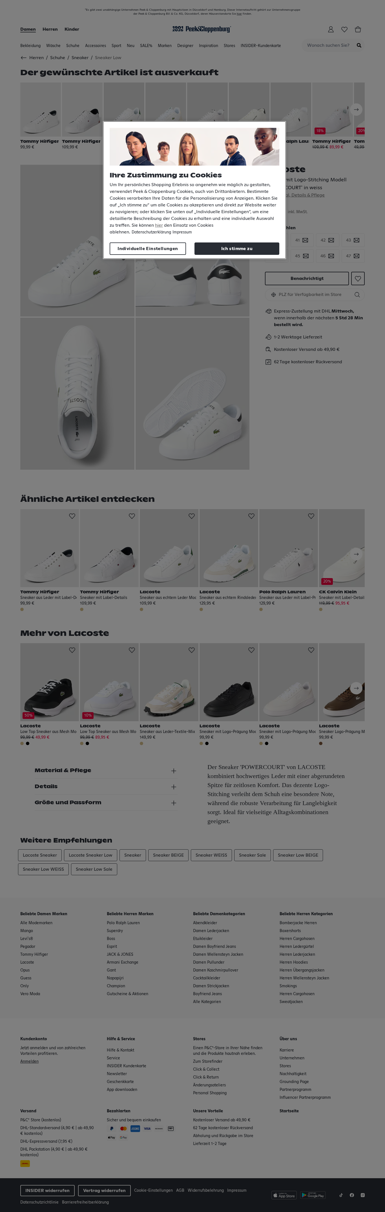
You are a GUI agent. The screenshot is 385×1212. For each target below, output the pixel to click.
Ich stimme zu (237, 248)
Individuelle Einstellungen (148, 248)
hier (159, 225)
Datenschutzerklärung (151, 232)
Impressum (182, 232)
